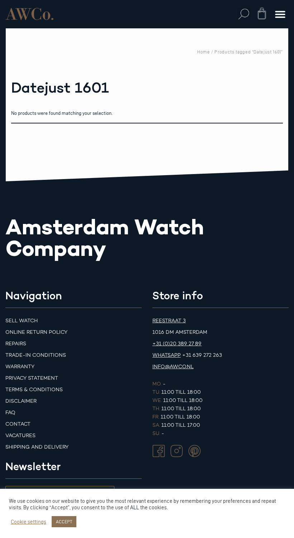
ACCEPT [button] (64, 521)
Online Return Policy (36, 332)
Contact (17, 424)
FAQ (10, 413)
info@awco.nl (173, 367)
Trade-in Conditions (35, 355)
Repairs (15, 344)
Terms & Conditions (34, 390)
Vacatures (20, 435)
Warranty (19, 367)
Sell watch (21, 321)
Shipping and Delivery (36, 447)
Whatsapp (166, 355)
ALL (134, 507)
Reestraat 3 (169, 321)
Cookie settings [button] (28, 522)
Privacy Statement (31, 378)
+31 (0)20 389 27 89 (176, 344)
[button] (244, 14)
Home (203, 51)
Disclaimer (21, 401)
